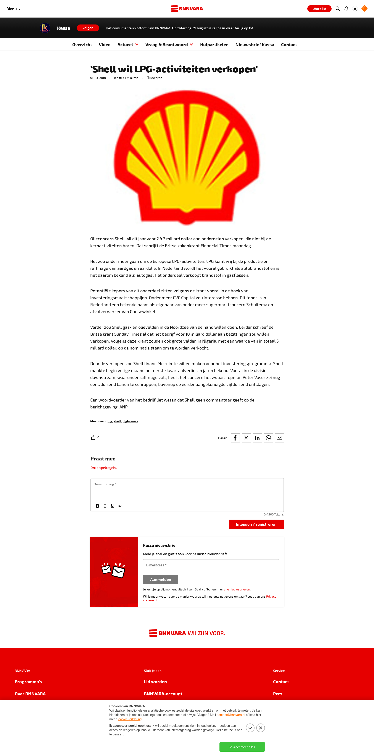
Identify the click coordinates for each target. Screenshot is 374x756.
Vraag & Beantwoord (166, 44)
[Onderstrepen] (112, 506)
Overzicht (82, 44)
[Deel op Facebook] (235, 438)
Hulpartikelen (214, 44)
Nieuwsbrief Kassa (254, 44)
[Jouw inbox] (346, 8)
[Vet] (97, 506)
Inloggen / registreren (256, 524)
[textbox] (187, 489)
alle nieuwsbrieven (237, 589)
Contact (289, 44)
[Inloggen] (355, 8)
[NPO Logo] (364, 8)
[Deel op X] (246, 438)
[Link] (119, 506)
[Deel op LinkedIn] (257, 438)
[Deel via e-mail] (279, 438)
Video (105, 44)
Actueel (125, 44)
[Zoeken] (337, 8)
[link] (110, 421)
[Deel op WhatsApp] (268, 438)
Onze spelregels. (103, 467)
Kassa (63, 28)
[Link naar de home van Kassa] (45, 28)
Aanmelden (160, 579)
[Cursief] (105, 506)
